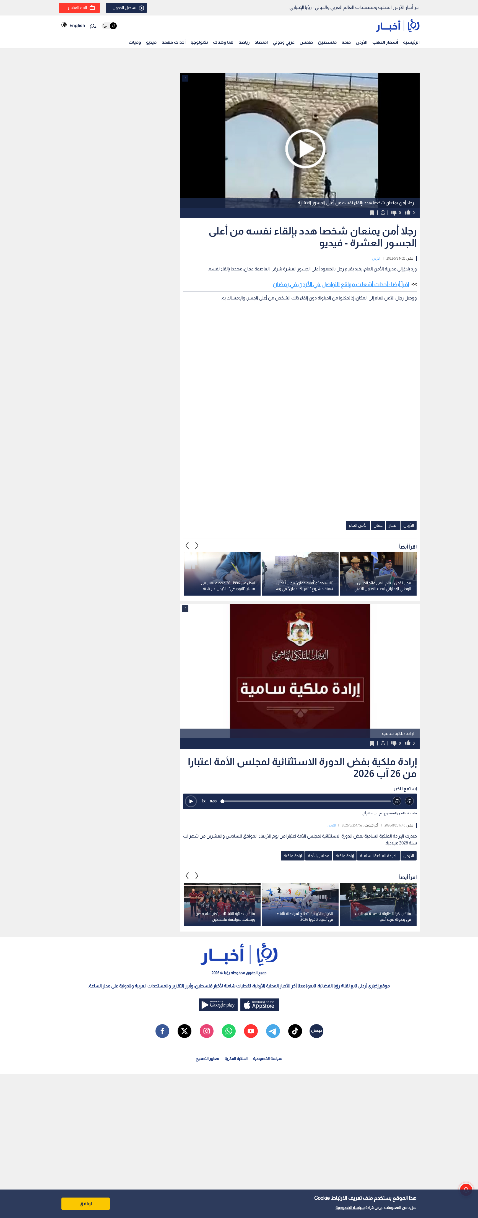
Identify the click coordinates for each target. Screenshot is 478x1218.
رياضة (244, 42)
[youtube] (251, 1031)
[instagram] (207, 1031)
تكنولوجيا (199, 42)
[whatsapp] (229, 1031)
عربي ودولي (284, 42)
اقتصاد (261, 42)
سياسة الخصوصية (350, 1207)
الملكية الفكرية (236, 1058)
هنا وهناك (223, 42)
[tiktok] (295, 1031)
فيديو (151, 42)
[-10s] (397, 801)
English (77, 25)
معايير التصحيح (207, 1058)
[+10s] (409, 801)
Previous (197, 545)
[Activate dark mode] (109, 26)
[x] (184, 1031)
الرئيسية (411, 42)
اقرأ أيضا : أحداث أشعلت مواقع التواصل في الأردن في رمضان (341, 284)
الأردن (361, 42)
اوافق (85, 1203)
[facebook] (162, 1031)
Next (187, 545)
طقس (306, 42)
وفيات (135, 42)
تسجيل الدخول (124, 8)
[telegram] (273, 1031)
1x (204, 801)
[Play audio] (191, 801)
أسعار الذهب (385, 42)
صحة (346, 42)
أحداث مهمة (174, 42)
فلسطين (327, 42)
